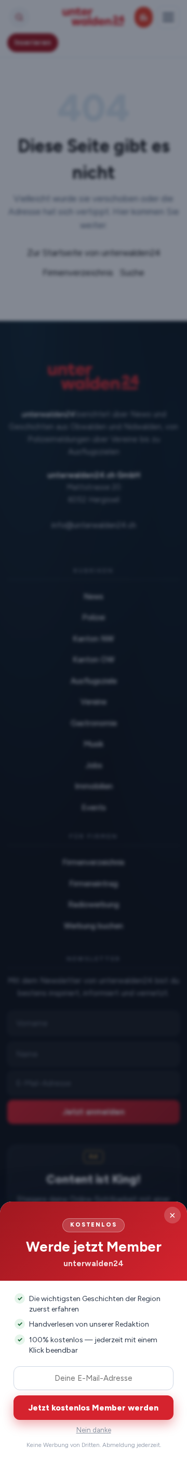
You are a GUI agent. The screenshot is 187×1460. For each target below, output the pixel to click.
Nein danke (93, 1430)
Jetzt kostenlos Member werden (93, 1408)
